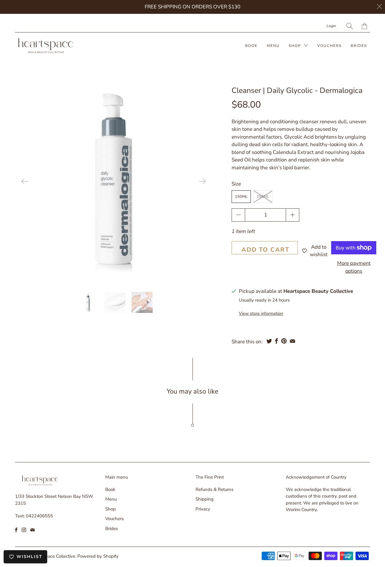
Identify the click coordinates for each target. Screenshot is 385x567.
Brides (359, 45)
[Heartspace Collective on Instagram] (24, 530)
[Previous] (24, 181)
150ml (241, 196)
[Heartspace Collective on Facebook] (16, 530)
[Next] (202, 181)
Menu (273, 45)
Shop (296, 45)
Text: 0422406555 (34, 516)
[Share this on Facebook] (276, 341)
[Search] (349, 26)
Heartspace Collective (53, 556)
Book (251, 45)
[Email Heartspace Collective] (32, 530)
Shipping (205, 499)
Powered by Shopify (98, 556)
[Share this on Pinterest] (284, 341)
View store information (261, 313)
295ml (263, 196)
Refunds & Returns (214, 489)
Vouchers (329, 45)
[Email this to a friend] (292, 341)
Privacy (203, 509)
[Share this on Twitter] (269, 341)
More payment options (354, 267)
